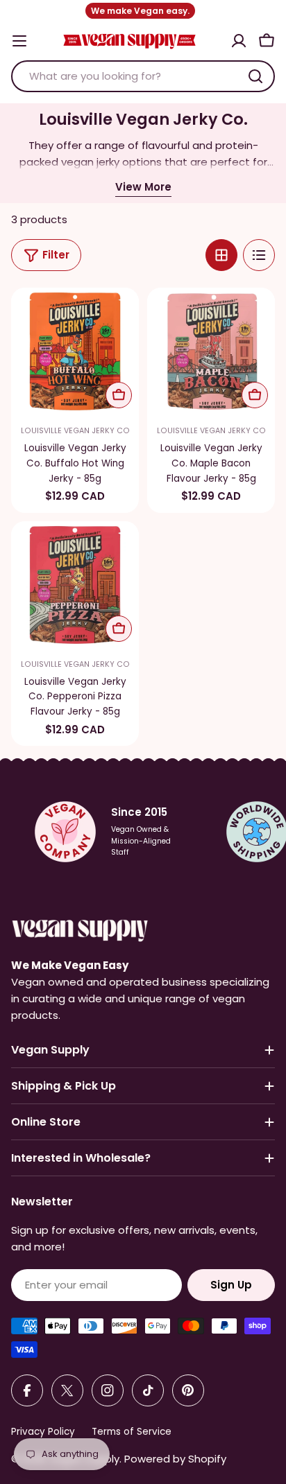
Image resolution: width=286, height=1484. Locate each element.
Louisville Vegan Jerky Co (75, 431)
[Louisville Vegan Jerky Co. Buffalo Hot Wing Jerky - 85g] (75, 351)
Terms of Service (131, 1431)
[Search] (255, 76)
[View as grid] (221, 255)
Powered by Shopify (175, 1458)
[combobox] (143, 76)
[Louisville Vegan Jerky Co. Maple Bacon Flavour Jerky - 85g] (211, 351)
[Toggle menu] (19, 41)
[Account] (238, 41)
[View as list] (259, 255)
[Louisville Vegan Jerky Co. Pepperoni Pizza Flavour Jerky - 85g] (75, 585)
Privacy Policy (43, 1431)
